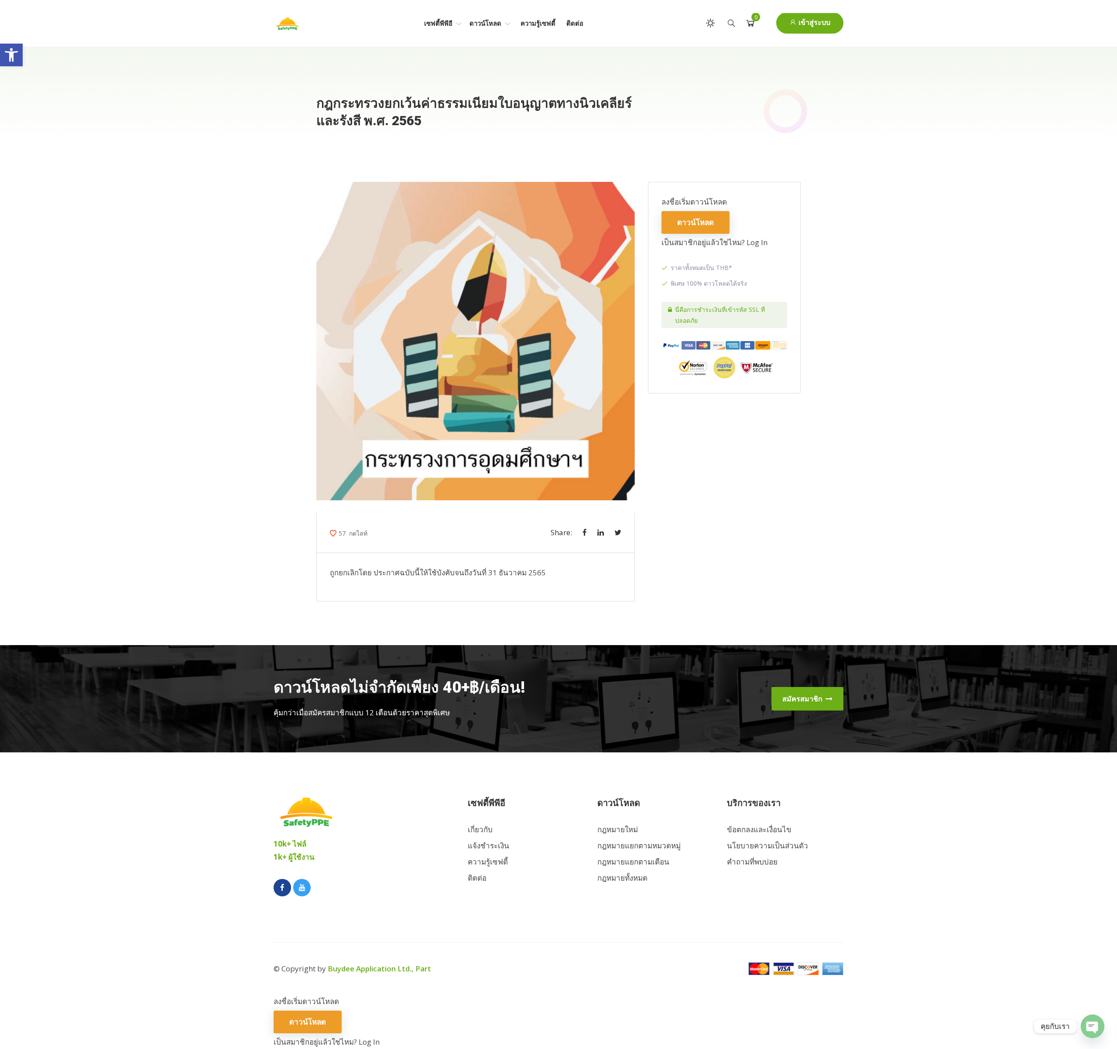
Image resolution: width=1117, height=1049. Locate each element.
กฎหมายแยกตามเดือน (633, 862)
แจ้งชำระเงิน (488, 846)
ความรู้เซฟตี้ (538, 23)
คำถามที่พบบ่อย (752, 862)
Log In (757, 242)
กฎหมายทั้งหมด (622, 878)
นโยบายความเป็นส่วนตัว (767, 846)
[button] (11, 55)
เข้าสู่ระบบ (813, 22)
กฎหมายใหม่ (617, 829)
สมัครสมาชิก (803, 699)
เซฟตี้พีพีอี (439, 23)
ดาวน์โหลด (486, 23)
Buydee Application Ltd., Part (379, 969)
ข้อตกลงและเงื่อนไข (759, 829)
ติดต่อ (574, 23)
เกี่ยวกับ (480, 829)
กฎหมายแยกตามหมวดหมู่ (639, 846)
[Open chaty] (1092, 1026)
